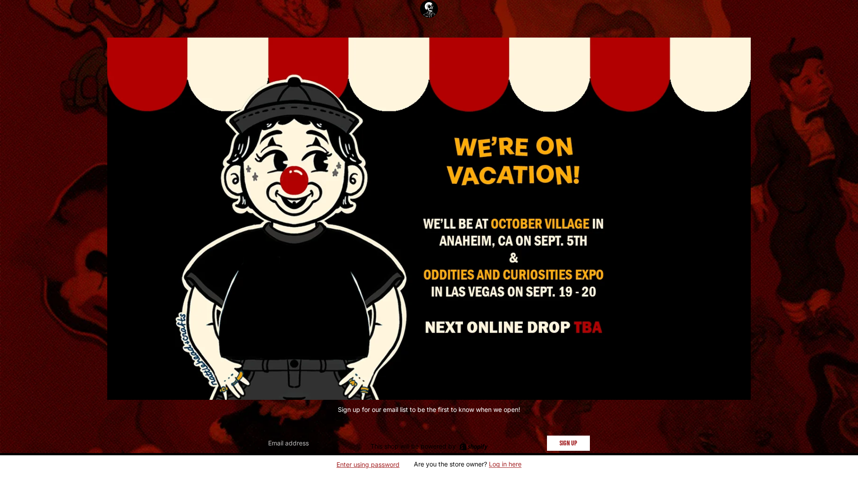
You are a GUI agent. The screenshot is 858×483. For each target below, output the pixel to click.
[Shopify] (473, 446)
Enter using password (368, 464)
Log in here (505, 464)
